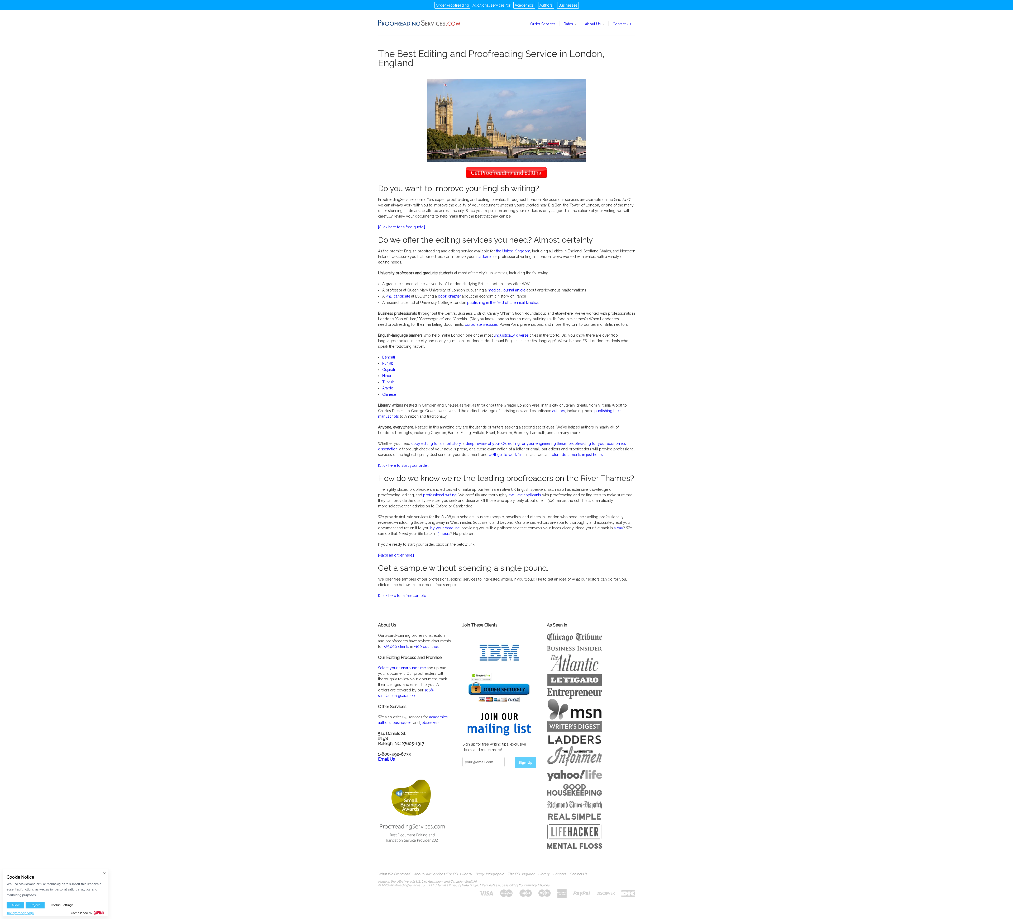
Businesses (567, 5)
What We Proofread (394, 874)
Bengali (388, 357)
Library (543, 874)
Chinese (389, 394)
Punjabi (388, 363)
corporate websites (481, 324)
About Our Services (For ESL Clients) (443, 874)
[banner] (419, 23)
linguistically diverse (511, 335)
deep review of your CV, (486, 443)
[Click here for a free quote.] (401, 227)
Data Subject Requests (478, 885)
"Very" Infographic (489, 874)
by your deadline (445, 528)
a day (618, 528)
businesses (402, 722)
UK (424, 881)
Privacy (453, 885)
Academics (524, 5)
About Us (593, 24)
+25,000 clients (396, 646)
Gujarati (388, 369)
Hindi (386, 376)
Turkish (388, 382)
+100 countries (426, 646)
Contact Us (622, 24)
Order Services (543, 24)
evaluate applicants (525, 495)
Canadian (457, 881)
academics (438, 717)
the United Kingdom (513, 251)
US (418, 881)
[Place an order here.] (396, 555)
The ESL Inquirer (521, 874)
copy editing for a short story (436, 443)
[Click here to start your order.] (403, 465)
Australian (435, 881)
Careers (559, 874)
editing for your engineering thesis (537, 443)
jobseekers (430, 722)
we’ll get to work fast (506, 455)
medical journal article (506, 290)
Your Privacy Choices (534, 885)
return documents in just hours (577, 455)
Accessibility (507, 885)
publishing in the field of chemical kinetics (503, 302)
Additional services (488, 5)
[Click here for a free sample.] (403, 595)
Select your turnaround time (402, 668)
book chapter (449, 296)
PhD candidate (398, 296)
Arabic (387, 388)
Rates (569, 24)
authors (558, 411)
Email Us (386, 759)
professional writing (440, 495)
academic (484, 257)
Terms (441, 885)
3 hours (443, 533)
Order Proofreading (452, 5)
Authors (546, 5)
